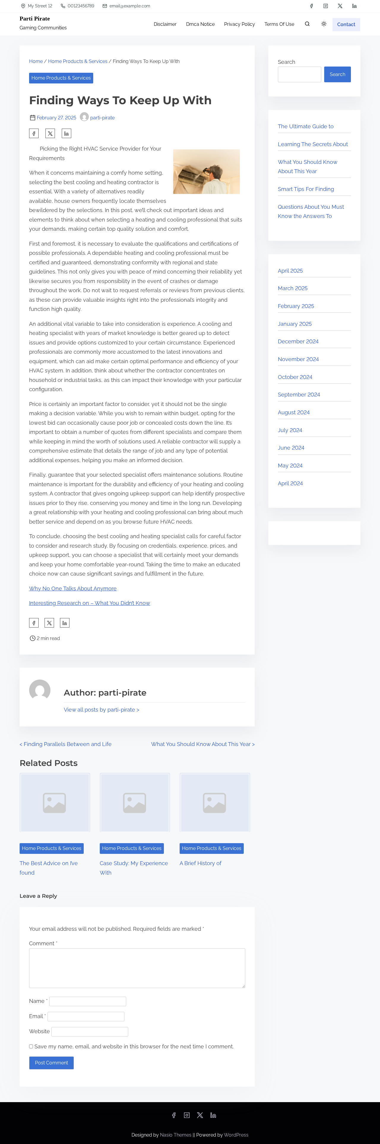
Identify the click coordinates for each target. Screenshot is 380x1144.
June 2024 (291, 448)
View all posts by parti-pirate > (101, 710)
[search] (307, 25)
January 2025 (295, 324)
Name (38, 1001)
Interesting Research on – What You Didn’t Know (89, 603)
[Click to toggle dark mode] (324, 24)
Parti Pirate (35, 18)
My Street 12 (39, 6)
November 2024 (298, 359)
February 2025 (296, 306)
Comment (43, 943)
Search (286, 62)
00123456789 (80, 6)
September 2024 (299, 394)
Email (37, 1016)
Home (36, 61)
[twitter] (340, 6)
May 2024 (290, 465)
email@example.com (129, 6)
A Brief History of (200, 863)
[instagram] (326, 6)
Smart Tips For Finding (306, 189)
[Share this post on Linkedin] (66, 133)
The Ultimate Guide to (306, 126)
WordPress (236, 1135)
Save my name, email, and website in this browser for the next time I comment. (134, 1046)
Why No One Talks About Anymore (73, 588)
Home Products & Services (77, 61)
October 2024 (295, 377)
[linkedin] (354, 6)
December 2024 (298, 341)
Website (39, 1031)
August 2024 (294, 412)
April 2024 (290, 483)
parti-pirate (102, 118)
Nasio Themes (176, 1135)
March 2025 (293, 288)
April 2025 (290, 271)
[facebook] (311, 6)
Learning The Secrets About (313, 144)
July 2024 (290, 430)
